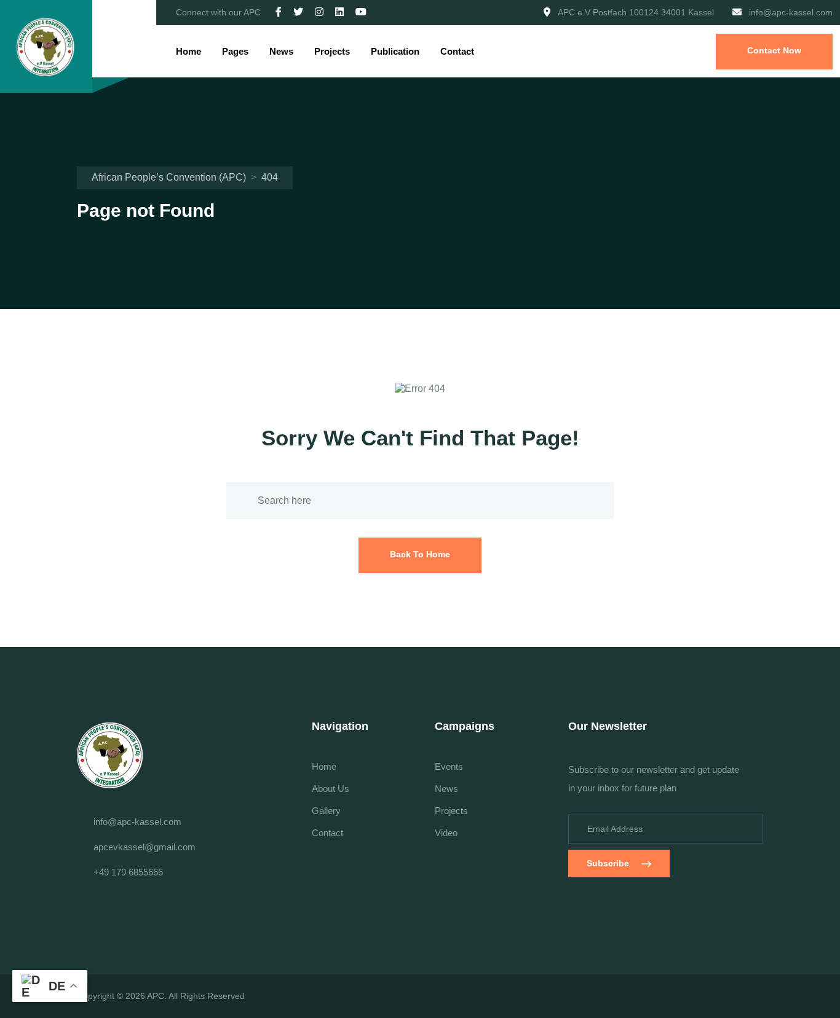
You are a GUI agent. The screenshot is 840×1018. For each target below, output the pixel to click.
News (281, 51)
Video (446, 833)
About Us (330, 788)
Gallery (326, 810)
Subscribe (608, 863)
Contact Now (774, 50)
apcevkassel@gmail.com (144, 847)
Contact (457, 51)
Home (188, 51)
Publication (395, 51)
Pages (235, 51)
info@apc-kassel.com (791, 12)
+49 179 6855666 (128, 872)
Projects (332, 51)
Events (449, 766)
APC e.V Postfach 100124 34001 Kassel (636, 12)
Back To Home (420, 554)
